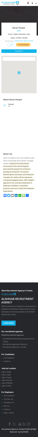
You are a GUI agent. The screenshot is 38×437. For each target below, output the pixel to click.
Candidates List (9, 402)
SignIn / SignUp (9, 413)
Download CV (19, 51)
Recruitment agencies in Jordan (14, 347)
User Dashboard (9, 358)
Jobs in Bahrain (7, 383)
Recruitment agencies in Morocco (15, 344)
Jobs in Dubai (6, 372)
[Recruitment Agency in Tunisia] (10, 3)
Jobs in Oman (6, 386)
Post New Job (8, 399)
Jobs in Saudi (6, 377)
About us (6, 406)
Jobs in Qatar (6, 375)
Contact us (7, 361)
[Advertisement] (19, 130)
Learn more (8, 323)
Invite (11, 44)
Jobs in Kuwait (6, 380)
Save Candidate (24, 44)
